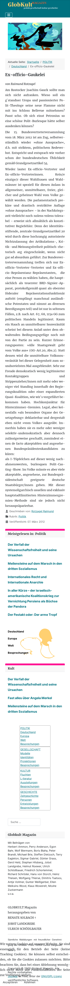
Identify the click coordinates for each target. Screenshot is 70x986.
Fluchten (25, 774)
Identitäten (27, 757)
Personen (26, 799)
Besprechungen (18, 652)
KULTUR (25, 770)
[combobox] (24, 822)
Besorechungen (29, 744)
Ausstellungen (28, 782)
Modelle (25, 753)
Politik (22, 516)
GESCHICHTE (28, 792)
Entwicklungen (29, 803)
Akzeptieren (10, 982)
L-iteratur (26, 778)
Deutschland (16, 631)
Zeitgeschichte (29, 795)
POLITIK (25, 728)
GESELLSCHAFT (30, 749)
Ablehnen (29, 982)
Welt (11, 645)
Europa (12, 638)
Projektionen (28, 761)
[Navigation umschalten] (8, 15)
